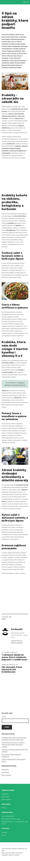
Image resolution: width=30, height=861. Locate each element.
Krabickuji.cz (21, 848)
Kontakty (4, 832)
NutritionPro (5, 769)
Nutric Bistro (5, 772)
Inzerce (4, 835)
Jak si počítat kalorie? (8, 816)
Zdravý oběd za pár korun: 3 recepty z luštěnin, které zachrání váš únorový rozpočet (13, 744)
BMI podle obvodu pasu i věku (11, 819)
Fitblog (4, 619)
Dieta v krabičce (6, 775)
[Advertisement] (15, 175)
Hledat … (4, 716)
